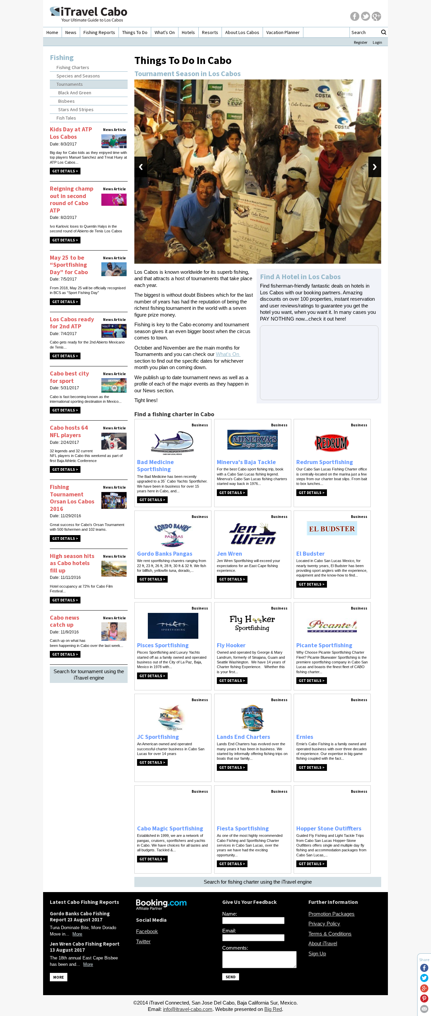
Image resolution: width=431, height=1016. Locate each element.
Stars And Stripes (76, 109)
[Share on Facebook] (424, 970)
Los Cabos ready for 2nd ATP (72, 322)
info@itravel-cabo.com (187, 1009)
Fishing (62, 57)
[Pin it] (424, 1001)
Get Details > (65, 171)
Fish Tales (66, 118)
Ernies (304, 737)
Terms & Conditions (330, 934)
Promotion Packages (331, 914)
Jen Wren (229, 553)
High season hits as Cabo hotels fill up (72, 563)
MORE (58, 977)
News (70, 32)
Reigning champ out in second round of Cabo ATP (71, 199)
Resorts (210, 32)
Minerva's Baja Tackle (246, 462)
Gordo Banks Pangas (164, 553)
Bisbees (66, 101)
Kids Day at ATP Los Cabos (71, 132)
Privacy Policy (324, 923)
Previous (140, 167)
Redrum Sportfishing (324, 462)
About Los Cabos (242, 32)
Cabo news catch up (64, 621)
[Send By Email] (424, 1011)
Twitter (143, 941)
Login (377, 42)
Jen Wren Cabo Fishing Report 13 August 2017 (85, 947)
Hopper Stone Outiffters (328, 828)
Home (52, 32)
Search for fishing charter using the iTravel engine (258, 882)
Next (374, 167)
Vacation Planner (283, 32)
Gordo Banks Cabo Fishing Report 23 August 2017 (80, 916)
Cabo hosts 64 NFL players (69, 431)
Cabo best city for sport (69, 377)
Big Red (273, 1009)
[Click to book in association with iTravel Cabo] (161, 908)
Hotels (188, 32)
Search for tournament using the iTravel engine (89, 674)
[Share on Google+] (424, 990)
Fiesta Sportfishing (243, 828)
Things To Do (134, 32)
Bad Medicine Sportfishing (155, 465)
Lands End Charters (243, 737)
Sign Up (317, 953)
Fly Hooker (231, 645)
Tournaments (70, 84)
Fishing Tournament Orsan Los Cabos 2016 (72, 498)
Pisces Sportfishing (163, 645)
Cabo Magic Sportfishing (170, 828)
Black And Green (74, 93)
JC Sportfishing (158, 737)
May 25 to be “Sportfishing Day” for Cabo (69, 265)
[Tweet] (424, 980)
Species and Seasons (78, 76)
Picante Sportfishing (324, 645)
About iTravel (322, 943)
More (77, 934)
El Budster (310, 553)
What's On (165, 32)
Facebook (147, 931)
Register (360, 42)
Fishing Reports (99, 32)
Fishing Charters (73, 67)
